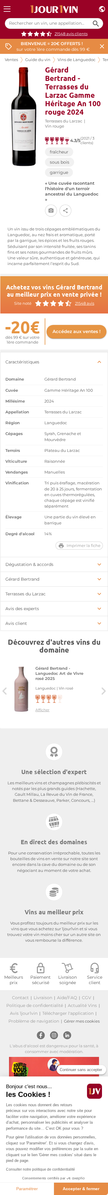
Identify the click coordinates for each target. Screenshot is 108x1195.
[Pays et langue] (102, 9)
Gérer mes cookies (82, 1021)
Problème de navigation (33, 1021)
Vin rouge (54, 126)
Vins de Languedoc (76, 59)
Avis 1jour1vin (24, 1013)
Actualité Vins (82, 1005)
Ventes (11, 59)
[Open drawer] (7, 9)
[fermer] (102, 46)
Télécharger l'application (68, 1013)
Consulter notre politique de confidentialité (40, 1169)
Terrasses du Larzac (63, 121)
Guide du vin (37, 59)
